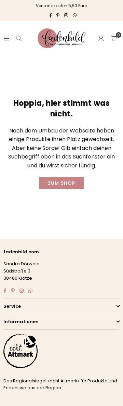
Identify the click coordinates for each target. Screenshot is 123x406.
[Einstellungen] (101, 38)
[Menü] (6, 38)
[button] (113, 38)
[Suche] (19, 38)
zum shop (61, 183)
